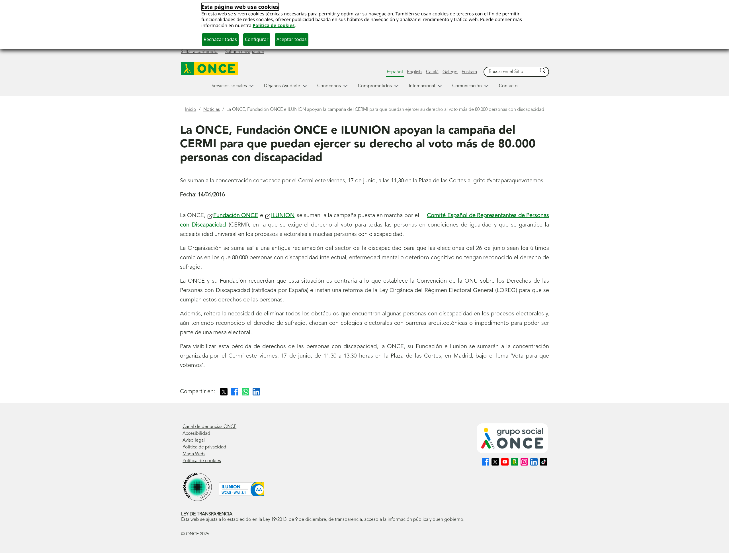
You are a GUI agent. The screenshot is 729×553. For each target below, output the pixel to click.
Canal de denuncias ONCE (209, 427)
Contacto (508, 86)
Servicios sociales (229, 86)
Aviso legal (194, 440)
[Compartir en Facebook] (234, 391)
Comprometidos (375, 86)
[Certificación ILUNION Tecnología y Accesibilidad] (241, 489)
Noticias (211, 109)
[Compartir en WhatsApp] (245, 391)
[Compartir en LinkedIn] (256, 391)
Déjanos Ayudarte (282, 86)
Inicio (190, 109)
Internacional (422, 86)
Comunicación (467, 86)
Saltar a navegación (244, 52)
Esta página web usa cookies (240, 6)
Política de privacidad (204, 447)
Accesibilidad (196, 433)
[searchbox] (511, 72)
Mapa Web (194, 454)
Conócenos (329, 86)
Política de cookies (274, 25)
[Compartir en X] (224, 391)
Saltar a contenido (199, 52)
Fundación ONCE (235, 216)
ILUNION (283, 216)
